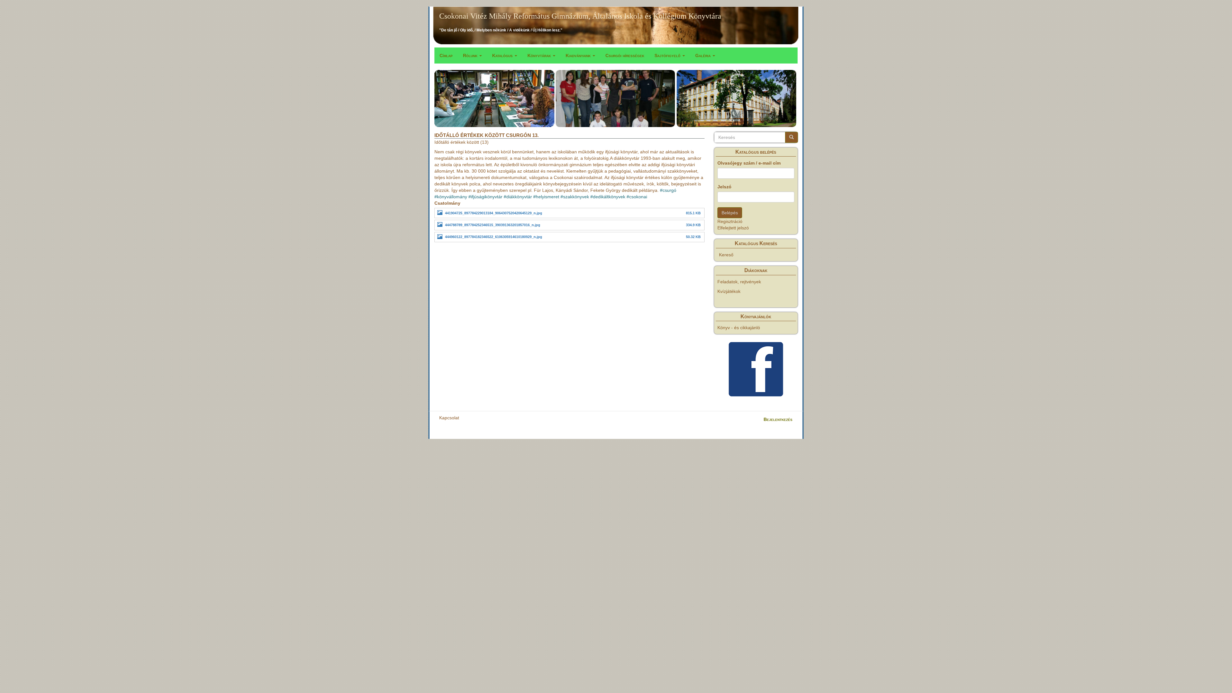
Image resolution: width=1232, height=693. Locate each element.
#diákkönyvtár (518, 196)
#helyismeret (546, 196)
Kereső (726, 254)
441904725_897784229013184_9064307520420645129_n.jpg (493, 213)
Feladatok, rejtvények (739, 281)
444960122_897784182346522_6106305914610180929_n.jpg (493, 237)
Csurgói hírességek (624, 55)
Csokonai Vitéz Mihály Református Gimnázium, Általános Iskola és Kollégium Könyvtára (580, 16)
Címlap (446, 55)
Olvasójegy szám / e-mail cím (749, 163)
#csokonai (637, 196)
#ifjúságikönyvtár (485, 196)
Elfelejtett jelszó (733, 227)
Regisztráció (729, 221)
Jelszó (724, 186)
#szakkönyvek (574, 196)
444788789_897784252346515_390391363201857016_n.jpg (492, 225)
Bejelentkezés (778, 419)
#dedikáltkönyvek (607, 196)
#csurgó (668, 190)
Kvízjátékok (728, 291)
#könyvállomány (450, 196)
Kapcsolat (449, 417)
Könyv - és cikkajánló (738, 327)
